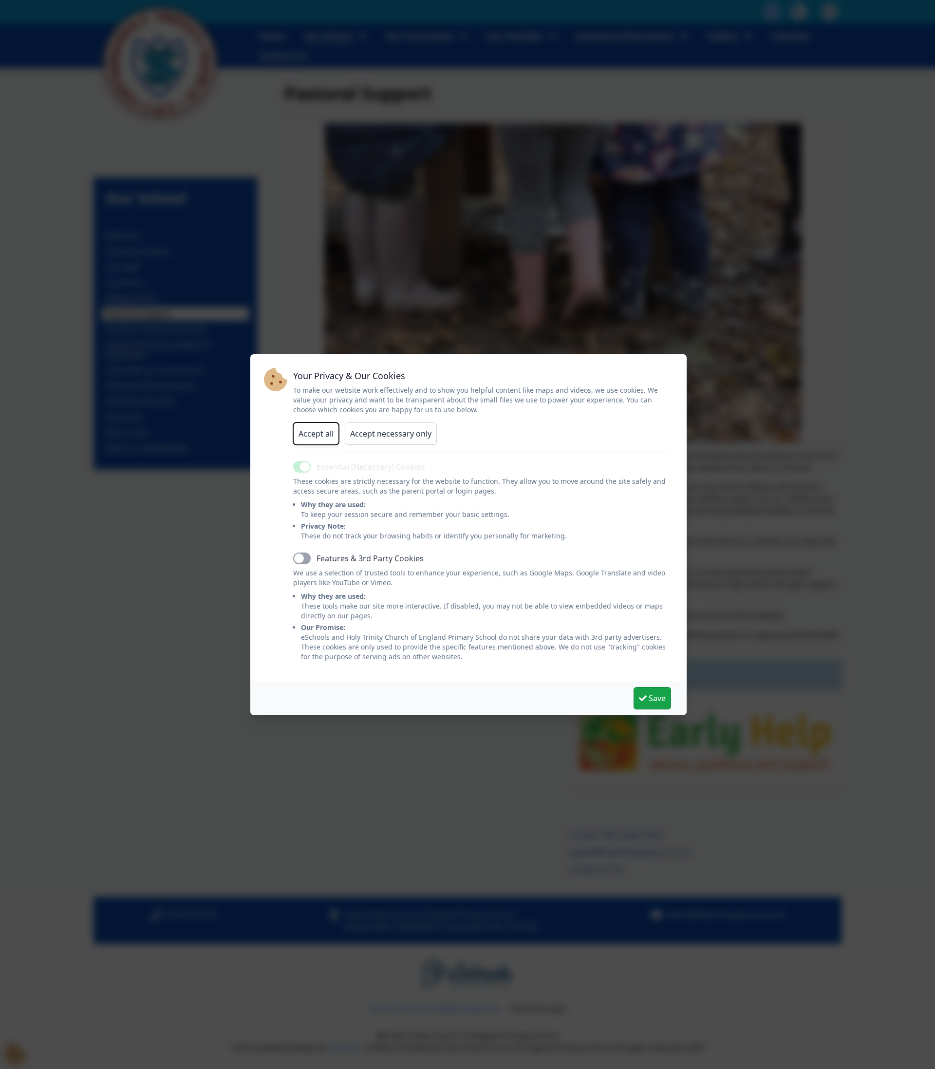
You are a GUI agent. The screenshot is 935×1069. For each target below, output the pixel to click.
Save (656, 698)
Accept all (316, 433)
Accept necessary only (390, 433)
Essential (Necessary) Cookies (371, 466)
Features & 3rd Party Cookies (370, 558)
